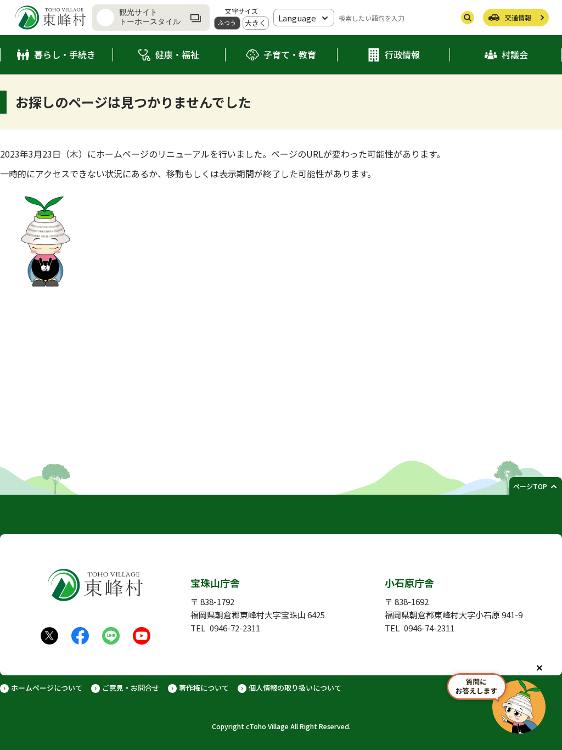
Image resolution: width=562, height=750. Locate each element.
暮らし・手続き (64, 54)
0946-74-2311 (429, 628)
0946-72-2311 (235, 628)
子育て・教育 (289, 54)
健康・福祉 (177, 54)
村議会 (515, 54)
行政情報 (402, 54)
